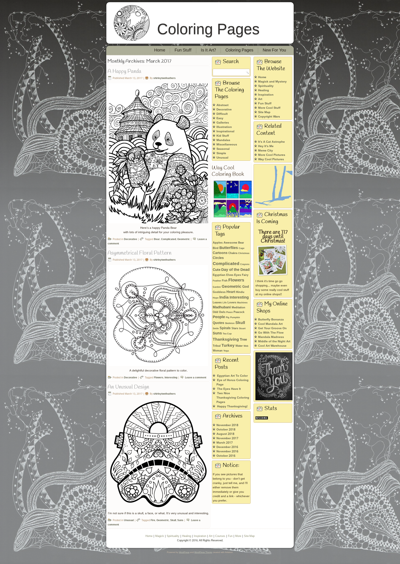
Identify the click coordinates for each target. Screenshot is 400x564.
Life (224, 303)
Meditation (238, 307)
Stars (234, 328)
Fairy (245, 275)
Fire (153, 520)
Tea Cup (227, 334)
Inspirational (225, 131)
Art (260, 99)
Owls (222, 312)
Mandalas (223, 140)
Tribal (217, 345)
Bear (157, 239)
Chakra (232, 253)
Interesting (171, 378)
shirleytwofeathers (164, 78)
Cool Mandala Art (270, 323)
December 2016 (227, 447)
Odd (215, 312)
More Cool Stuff (269, 107)
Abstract (222, 105)
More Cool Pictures (271, 155)
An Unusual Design (128, 387)
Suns (180, 520)
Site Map (264, 112)
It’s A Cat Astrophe (271, 141)
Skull (173, 520)
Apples (218, 242)
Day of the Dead (235, 270)
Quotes (218, 323)
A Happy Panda (124, 71)
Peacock (239, 312)
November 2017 (227, 438)
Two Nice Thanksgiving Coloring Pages (232, 398)
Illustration (224, 127)
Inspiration (266, 94)
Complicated (168, 239)
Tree (243, 340)
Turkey (228, 345)
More (238, 536)
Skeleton (230, 323)
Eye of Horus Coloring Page (232, 382)
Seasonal (223, 148)
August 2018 (225, 433)
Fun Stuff (183, 50)
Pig (227, 317)
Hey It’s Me (266, 146)
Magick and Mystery (272, 81)
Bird (216, 248)
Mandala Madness (271, 337)
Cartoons (220, 253)
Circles (218, 258)
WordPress (184, 552)
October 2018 (225, 429)
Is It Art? (208, 50)
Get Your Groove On (272, 328)
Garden (217, 287)
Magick (159, 536)
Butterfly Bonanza (271, 319)
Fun (230, 536)
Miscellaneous (226, 144)
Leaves (217, 302)
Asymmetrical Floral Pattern (139, 253)
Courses (220, 536)
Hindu (240, 292)
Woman (217, 350)
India (224, 297)
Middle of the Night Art (274, 341)
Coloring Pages (208, 29)
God (245, 287)
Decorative (130, 239)
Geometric (183, 239)
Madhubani (222, 307)
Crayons (244, 264)
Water (239, 346)
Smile (216, 328)
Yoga (226, 351)
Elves (229, 275)
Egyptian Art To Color (232, 375)
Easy (219, 118)
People (219, 317)
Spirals (225, 328)
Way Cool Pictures (271, 159)
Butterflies (228, 248)
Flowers (158, 378)
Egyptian (219, 275)
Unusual (129, 520)
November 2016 (227, 451)
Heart (230, 292)
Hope (216, 298)
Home (159, 50)
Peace (229, 312)
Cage (241, 248)
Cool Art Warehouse (272, 345)
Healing (263, 90)
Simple (221, 153)
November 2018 (227, 425)
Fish (225, 280)
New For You (274, 50)
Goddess (219, 292)
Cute (216, 270)
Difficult (222, 113)
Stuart (242, 328)
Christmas (243, 253)
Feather (217, 281)
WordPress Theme (203, 552)
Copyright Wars (269, 116)
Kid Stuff (222, 135)
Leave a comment (195, 378)
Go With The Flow (271, 332)
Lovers (232, 302)
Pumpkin (235, 317)
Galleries (222, 122)
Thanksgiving (226, 339)
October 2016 (225, 455)
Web (246, 346)
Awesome (230, 242)
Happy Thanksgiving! (232, 406)
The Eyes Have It (229, 388)
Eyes (237, 275)
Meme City (265, 150)
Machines (242, 303)
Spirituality (266, 86)
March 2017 (224, 442)
